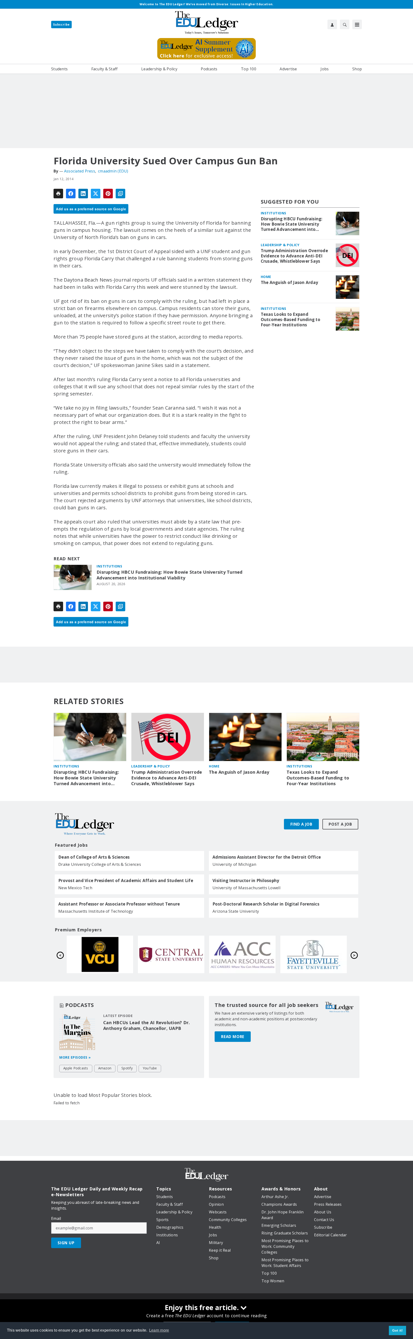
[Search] (344, 24)
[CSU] (313, 954)
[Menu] (357, 24)
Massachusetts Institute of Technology (95, 911)
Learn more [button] (159, 1330)
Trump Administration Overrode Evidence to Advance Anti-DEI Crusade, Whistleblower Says (294, 256)
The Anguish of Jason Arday (289, 282)
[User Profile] (332, 24)
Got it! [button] (397, 1330)
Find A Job (301, 824)
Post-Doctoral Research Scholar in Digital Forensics (265, 904)
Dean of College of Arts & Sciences (94, 857)
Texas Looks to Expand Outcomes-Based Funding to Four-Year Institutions (290, 320)
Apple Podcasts (75, 1068)
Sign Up (66, 1242)
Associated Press (79, 171)
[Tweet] (95, 193)
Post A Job (340, 824)
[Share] (71, 193)
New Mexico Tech (75, 887)
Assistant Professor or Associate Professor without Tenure (119, 904)
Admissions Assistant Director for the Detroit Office (266, 857)
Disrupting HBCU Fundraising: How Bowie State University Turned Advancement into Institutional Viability (170, 575)
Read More (232, 1036)
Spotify (127, 1068)
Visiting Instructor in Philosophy (245, 880)
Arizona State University (235, 911)
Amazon (105, 1068)
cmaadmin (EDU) (113, 171)
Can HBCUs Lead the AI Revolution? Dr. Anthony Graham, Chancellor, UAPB (146, 1025)
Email (56, 1218)
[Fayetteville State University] (171, 954)
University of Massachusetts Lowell (246, 887)
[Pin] (108, 193)
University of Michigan (234, 864)
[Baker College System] (242, 954)
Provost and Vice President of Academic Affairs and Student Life (125, 880)
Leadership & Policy (280, 245)
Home (266, 276)
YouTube (150, 1068)
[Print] (58, 193)
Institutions (109, 566)
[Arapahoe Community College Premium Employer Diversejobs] (100, 954)
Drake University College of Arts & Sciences (99, 864)
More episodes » (75, 1057)
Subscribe (61, 24)
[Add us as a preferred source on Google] (120, 193)
